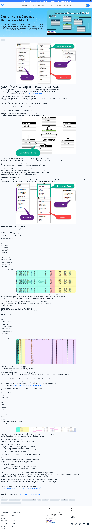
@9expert (73, 517)
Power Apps (3, 515)
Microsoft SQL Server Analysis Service (11, 503)
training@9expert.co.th (76, 514)
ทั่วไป (13, 526)
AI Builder (3, 525)
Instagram (72, 524)
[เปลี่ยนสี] (87, 5)
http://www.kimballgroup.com (35, 93)
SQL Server (4, 499)
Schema (72, 499)
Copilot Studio (4, 523)
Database (45, 499)
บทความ (66, 5)
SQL (39, 499)
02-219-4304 (74, 512)
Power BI (3, 510)
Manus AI (3, 526)
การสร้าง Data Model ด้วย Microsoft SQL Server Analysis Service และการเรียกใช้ (22, 488)
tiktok (76, 524)
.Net (13, 515)
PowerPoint (14, 517)
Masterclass (41, 5)
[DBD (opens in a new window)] (51, 521)
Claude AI (3, 518)
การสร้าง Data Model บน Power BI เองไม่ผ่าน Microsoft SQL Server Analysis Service (23, 490)
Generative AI (4, 520)
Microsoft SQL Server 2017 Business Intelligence (30, 494)
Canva (2, 517)
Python (13, 520)
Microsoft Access (16, 512)
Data (3, 40)
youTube (84, 524)
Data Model (64, 499)
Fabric (13, 518)
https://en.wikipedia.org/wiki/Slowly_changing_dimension (27, 385)
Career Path (32, 5)
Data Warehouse (54, 499)
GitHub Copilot (15, 525)
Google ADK (15, 523)
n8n (13, 510)
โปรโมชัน (59, 5)
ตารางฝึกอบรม (50, 5)
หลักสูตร (24, 5)
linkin (80, 524)
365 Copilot (3, 522)
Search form (83, 5)
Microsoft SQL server (14, 499)
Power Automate (4, 514)
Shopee (88, 524)
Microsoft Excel (4, 512)
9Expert (6, 6)
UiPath (13, 522)
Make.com (3, 528)
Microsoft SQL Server (17, 514)
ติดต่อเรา (72, 5)
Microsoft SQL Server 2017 (29, 499)
